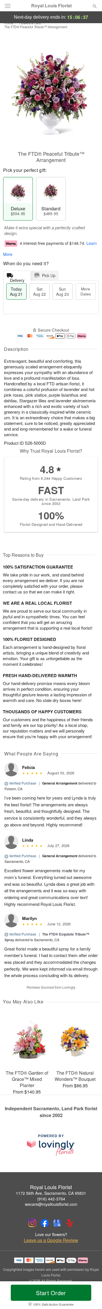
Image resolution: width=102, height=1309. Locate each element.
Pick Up (49, 275)
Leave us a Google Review (51, 1240)
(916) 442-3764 (51, 1199)
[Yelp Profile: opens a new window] (70, 1223)
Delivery (17, 278)
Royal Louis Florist (51, 5)
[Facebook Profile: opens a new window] (45, 1223)
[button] (90, 1296)
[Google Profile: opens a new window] (57, 1223)
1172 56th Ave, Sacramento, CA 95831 (51, 1193)
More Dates (85, 291)
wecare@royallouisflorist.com (51, 1204)
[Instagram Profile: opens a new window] (32, 1223)
